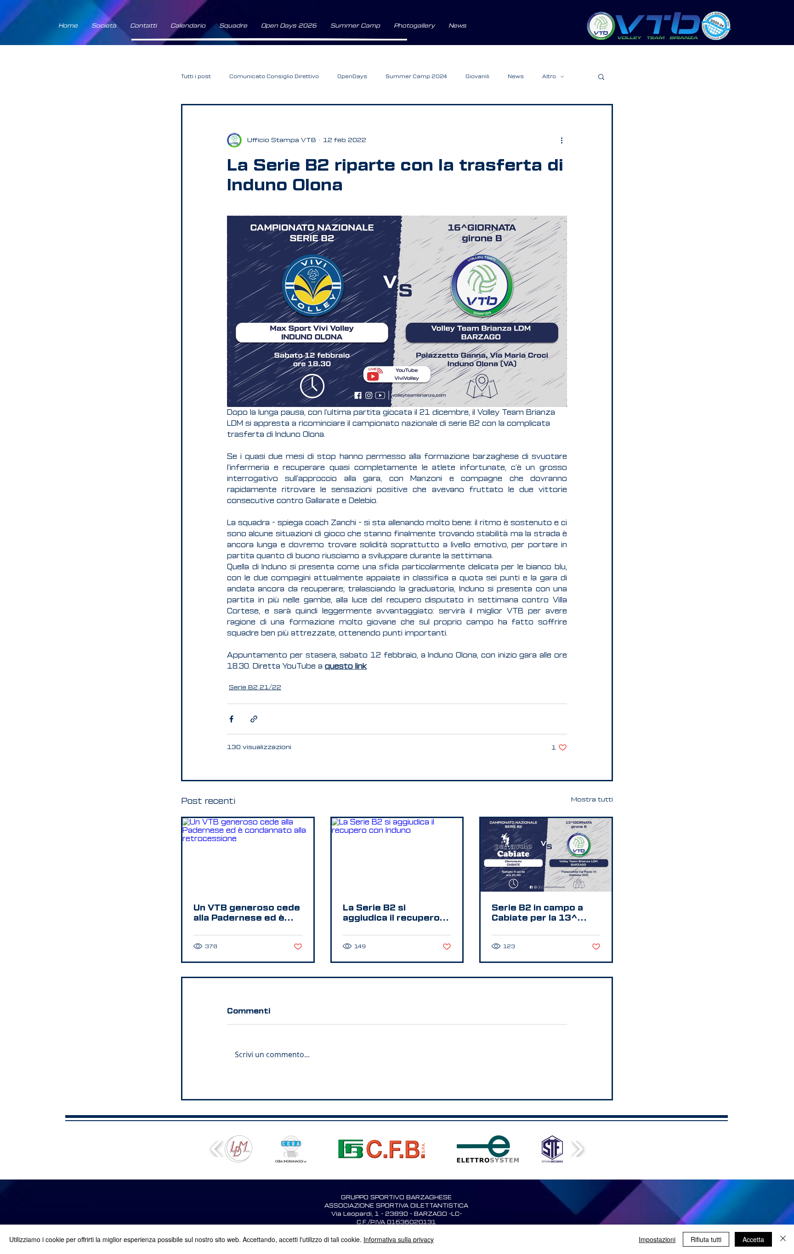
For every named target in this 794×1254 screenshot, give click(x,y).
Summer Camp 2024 (416, 76)
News (516, 76)
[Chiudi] (782, 1239)
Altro (549, 76)
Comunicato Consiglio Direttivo (274, 76)
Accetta (753, 1239)
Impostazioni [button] (657, 1239)
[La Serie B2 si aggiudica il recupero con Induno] (397, 855)
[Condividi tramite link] (254, 719)
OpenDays (352, 76)
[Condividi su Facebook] (231, 719)
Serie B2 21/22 (255, 687)
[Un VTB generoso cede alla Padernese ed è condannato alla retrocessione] (247, 855)
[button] (104, 25)
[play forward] (577, 1149)
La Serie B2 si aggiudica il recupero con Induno (391, 913)
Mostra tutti (592, 799)
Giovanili (477, 76)
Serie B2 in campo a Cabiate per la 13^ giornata (537, 913)
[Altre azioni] (561, 140)
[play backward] (216, 1149)
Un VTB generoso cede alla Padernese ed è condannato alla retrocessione (246, 913)
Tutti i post (196, 76)
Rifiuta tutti (706, 1239)
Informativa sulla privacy (398, 1239)
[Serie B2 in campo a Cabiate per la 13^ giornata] (546, 855)
